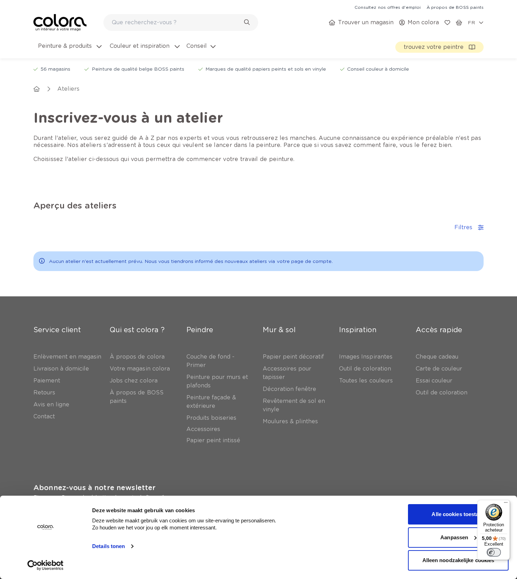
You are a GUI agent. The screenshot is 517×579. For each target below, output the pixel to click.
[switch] (494, 552)
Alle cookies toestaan (458, 514)
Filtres (463, 227)
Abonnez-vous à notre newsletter (94, 487)
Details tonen (108, 546)
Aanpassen (454, 537)
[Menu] (506, 504)
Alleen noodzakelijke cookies (458, 560)
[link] (388, 7)
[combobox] (180, 22)
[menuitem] (69, 50)
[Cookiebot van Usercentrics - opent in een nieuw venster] (45, 565)
